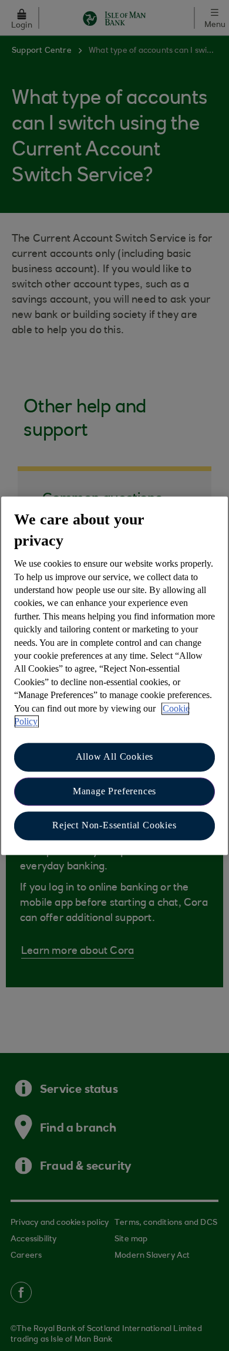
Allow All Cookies (115, 757)
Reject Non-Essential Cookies (114, 826)
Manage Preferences (114, 791)
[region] (114, 675)
